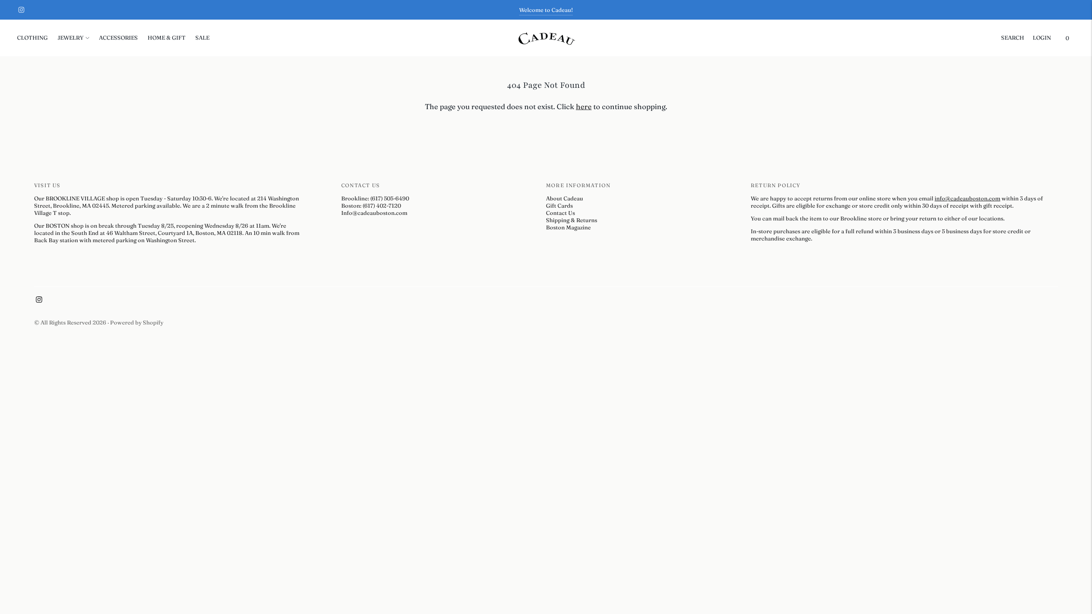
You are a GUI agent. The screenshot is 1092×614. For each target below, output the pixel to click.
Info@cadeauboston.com (374, 212)
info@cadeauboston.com (967, 198)
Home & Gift (167, 37)
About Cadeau (564, 198)
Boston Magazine (568, 227)
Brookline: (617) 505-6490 (375, 198)
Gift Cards (559, 205)
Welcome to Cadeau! (546, 9)
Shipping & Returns (571, 220)
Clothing (32, 37)
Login (1042, 37)
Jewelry (71, 37)
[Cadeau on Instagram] (21, 10)
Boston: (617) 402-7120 (371, 205)
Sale (202, 37)
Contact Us (560, 212)
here (584, 106)
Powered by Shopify (136, 322)
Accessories (118, 37)
